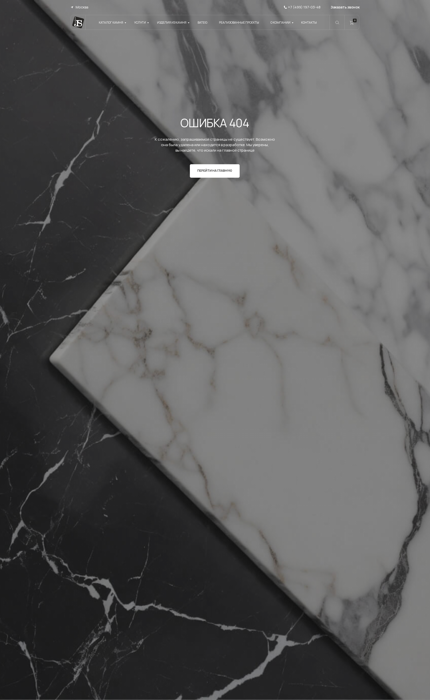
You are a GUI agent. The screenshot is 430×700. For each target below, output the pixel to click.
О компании (280, 22)
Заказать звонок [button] (345, 7)
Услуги (140, 22)
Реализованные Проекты (239, 22)
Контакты (309, 22)
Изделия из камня (171, 22)
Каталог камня (111, 22)
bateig (202, 22)
